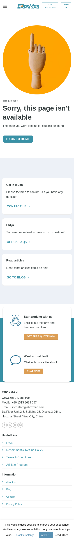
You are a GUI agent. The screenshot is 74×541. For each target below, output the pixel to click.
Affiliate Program (16, 464)
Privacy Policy (14, 504)
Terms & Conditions (18, 457)
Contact (10, 496)
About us (11, 482)
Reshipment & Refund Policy (24, 450)
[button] (5, 6)
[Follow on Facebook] (4, 425)
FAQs (9, 442)
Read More (61, 534)
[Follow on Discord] (20, 425)
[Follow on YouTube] (15, 425)
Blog (8, 489)
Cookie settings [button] (25, 534)
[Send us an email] (9, 425)
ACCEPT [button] (46, 535)
